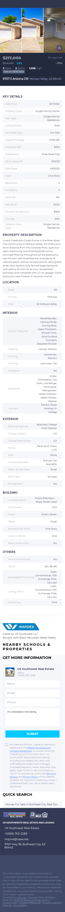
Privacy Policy (30, 776)
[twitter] (11, 861)
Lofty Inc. (21, 897)
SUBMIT (32, 734)
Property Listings (51, 902)
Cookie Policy (10, 902)
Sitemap (7, 905)
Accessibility (20, 905)
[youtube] (26, 861)
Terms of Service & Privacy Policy (31, 900)
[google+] (33, 861)
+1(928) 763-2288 (26, 675)
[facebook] (4, 861)
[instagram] (18, 861)
